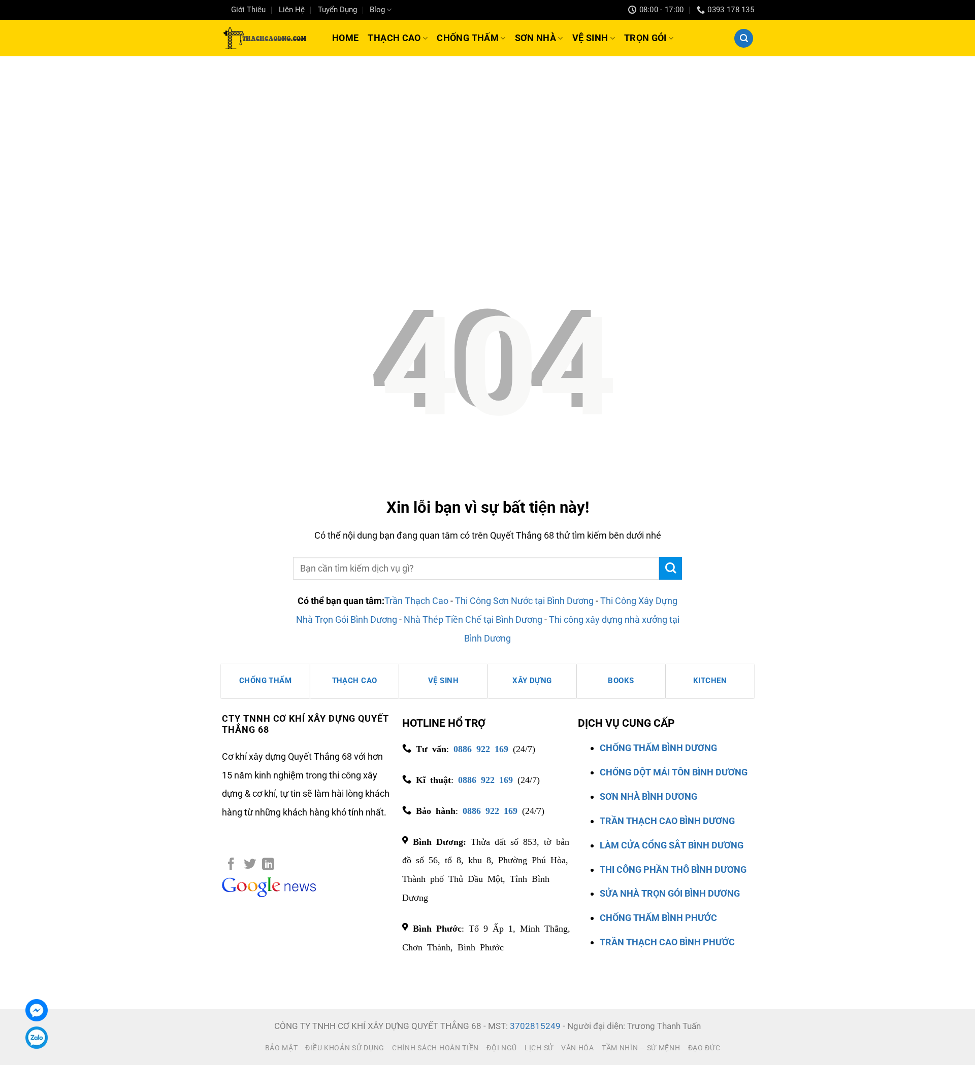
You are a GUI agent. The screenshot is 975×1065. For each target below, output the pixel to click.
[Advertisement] (487, 132)
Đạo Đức (704, 1048)
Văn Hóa (577, 1048)
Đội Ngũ (501, 1048)
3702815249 (535, 1026)
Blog (377, 9)
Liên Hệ (292, 9)
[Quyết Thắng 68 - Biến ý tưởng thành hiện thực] (264, 38)
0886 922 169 (480, 748)
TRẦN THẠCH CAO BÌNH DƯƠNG (667, 820)
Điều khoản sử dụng (344, 1048)
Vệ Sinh (590, 37)
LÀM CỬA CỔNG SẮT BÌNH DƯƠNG (671, 845)
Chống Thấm (468, 37)
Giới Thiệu (248, 9)
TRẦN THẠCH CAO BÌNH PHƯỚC (667, 942)
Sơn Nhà (536, 37)
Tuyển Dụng (337, 9)
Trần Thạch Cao (416, 600)
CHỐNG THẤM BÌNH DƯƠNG (658, 747)
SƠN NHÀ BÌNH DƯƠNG (648, 796)
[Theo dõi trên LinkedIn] (268, 865)
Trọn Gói (645, 37)
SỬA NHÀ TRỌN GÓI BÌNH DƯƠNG (670, 893)
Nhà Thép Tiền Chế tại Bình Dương (473, 619)
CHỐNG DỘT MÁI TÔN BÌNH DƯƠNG (674, 772)
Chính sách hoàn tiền (435, 1048)
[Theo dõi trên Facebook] (231, 865)
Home (345, 37)
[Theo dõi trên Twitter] (250, 865)
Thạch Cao (394, 37)
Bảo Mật (281, 1048)
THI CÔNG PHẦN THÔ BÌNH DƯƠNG (673, 869)
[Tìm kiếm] (743, 38)
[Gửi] (670, 568)
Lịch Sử (539, 1048)
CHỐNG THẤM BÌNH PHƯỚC (658, 917)
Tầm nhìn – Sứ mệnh (641, 1048)
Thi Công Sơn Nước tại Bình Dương (524, 600)
